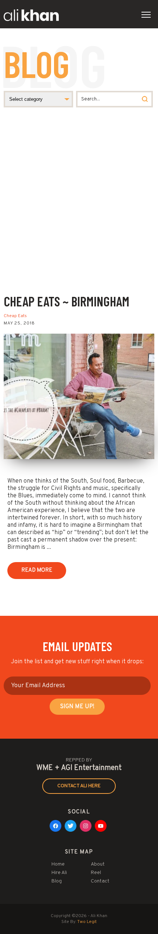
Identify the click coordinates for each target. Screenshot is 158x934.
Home (58, 864)
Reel (96, 873)
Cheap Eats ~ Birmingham (66, 301)
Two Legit (87, 922)
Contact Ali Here (79, 786)
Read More (36, 570)
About (98, 864)
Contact (100, 881)
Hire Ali (59, 873)
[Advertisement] (79, 210)
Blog (56, 881)
